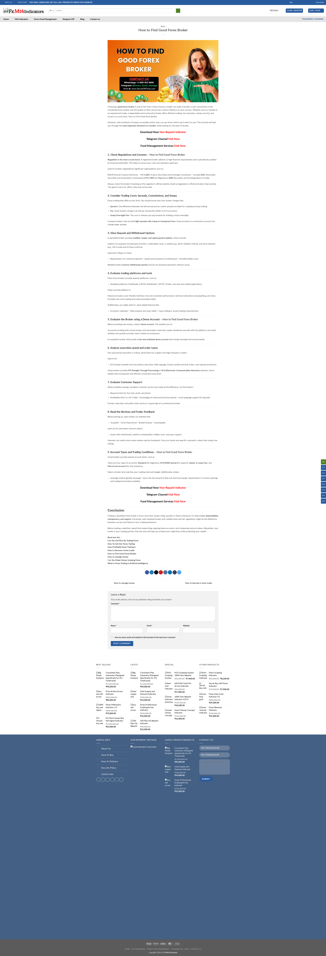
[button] (319, 2)
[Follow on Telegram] (310, 2)
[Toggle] (98, 749)
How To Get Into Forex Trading (121, 544)
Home (6, 19)
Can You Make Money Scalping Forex (124, 560)
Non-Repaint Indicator (172, 132)
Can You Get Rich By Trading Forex (123, 541)
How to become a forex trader (121, 550)
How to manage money (118, 557)
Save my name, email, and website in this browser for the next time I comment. (145, 637)
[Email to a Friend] (156, 572)
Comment (115, 604)
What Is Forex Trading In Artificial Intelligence (128, 563)
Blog (291, 2)
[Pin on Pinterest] (161, 572)
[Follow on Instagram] (297, 2)
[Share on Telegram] (179, 572)
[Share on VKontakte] (165, 572)
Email (149, 626)
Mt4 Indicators (21, 19)
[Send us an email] (302, 2)
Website (186, 626)
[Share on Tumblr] (175, 572)
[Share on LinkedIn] (170, 572)
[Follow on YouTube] (307, 2)
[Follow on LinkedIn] (305, 2)
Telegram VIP (68, 19)
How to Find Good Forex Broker (122, 554)
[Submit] (178, 11)
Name (114, 626)
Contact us (95, 19)
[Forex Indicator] (23, 10)
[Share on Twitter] (152, 572)
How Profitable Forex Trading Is (122, 547)
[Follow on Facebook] (295, 2)
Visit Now (174, 139)
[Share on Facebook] (147, 572)
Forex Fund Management (45, 19)
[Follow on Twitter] (300, 2)
